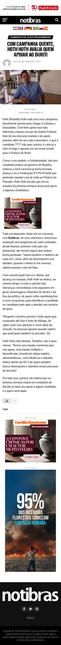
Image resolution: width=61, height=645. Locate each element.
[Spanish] (46, 28)
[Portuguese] (37, 28)
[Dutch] (15, 28)
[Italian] (32, 28)
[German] (28, 28)
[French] (24, 28)
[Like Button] (7, 400)
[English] (19, 28)
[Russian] (41, 28)
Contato (30, 617)
